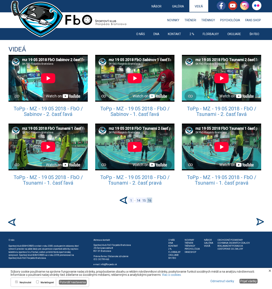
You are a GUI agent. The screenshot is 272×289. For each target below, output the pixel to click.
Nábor (157, 6)
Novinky (173, 20)
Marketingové (47, 283)
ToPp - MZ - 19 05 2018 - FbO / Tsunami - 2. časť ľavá (221, 111)
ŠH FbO (254, 34)
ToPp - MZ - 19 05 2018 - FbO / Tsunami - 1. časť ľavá (48, 180)
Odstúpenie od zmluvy (230, 249)
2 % (192, 34)
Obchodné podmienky (230, 240)
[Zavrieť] (270, 270)
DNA (156, 34)
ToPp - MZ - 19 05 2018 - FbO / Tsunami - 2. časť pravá (135, 180)
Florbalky (211, 34)
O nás (140, 34)
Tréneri (190, 20)
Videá (199, 6)
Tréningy (208, 20)
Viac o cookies (171, 274)
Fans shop (253, 20)
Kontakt (174, 34)
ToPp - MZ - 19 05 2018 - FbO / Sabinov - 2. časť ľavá (48, 111)
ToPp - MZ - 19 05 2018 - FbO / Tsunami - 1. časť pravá (221, 180)
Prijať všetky (248, 281)
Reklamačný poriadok (230, 246)
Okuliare (234, 34)
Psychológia (230, 20)
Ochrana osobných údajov (233, 243)
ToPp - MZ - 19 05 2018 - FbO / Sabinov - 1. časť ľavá (135, 111)
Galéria (178, 6)
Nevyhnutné (25, 283)
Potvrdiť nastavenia (73, 282)
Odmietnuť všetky (222, 281)
